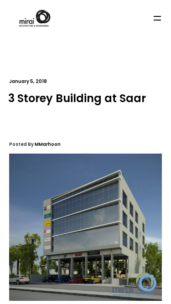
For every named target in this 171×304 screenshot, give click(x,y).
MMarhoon (48, 144)
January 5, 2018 (28, 81)
